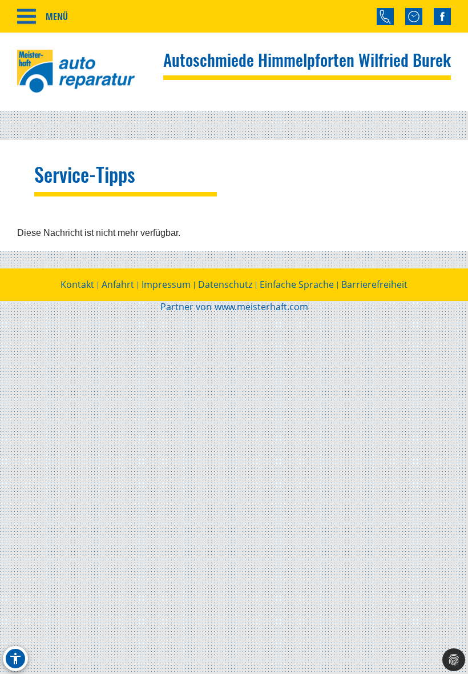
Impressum (166, 284)
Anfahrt (118, 284)
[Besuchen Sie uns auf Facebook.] (442, 16)
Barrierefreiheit (374, 284)
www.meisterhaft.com (261, 306)
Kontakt (77, 284)
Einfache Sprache (297, 284)
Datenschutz (225, 284)
